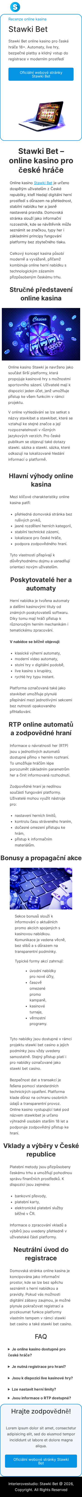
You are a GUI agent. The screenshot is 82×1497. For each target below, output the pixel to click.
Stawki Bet (43, 182)
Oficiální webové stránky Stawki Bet (41, 74)
